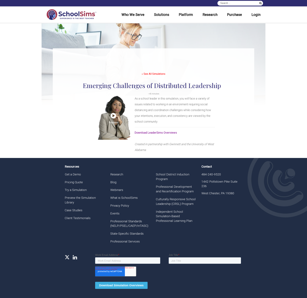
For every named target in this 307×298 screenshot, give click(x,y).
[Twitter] (67, 257)
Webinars (116, 190)
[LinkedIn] (75, 257)
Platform (186, 15)
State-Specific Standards (127, 233)
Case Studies (73, 210)
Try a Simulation (76, 190)
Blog (113, 182)
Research (210, 15)
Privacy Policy (119, 205)
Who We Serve (133, 15)
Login (256, 15)
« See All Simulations (153, 73)
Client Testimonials (78, 218)
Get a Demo (73, 174)
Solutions (161, 15)
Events (114, 213)
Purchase (234, 15)
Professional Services (125, 241)
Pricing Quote (74, 182)
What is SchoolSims (124, 198)
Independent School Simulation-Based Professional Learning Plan (174, 216)
